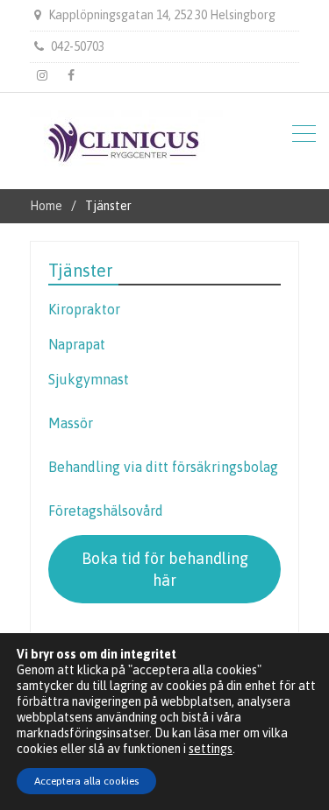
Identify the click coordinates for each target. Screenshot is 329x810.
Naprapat (76, 344)
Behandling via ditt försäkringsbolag (163, 467)
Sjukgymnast (88, 379)
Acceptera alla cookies (86, 781)
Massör (70, 423)
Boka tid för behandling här (165, 569)
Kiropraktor (84, 309)
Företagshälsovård (105, 510)
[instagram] (42, 75)
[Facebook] (71, 75)
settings (210, 749)
